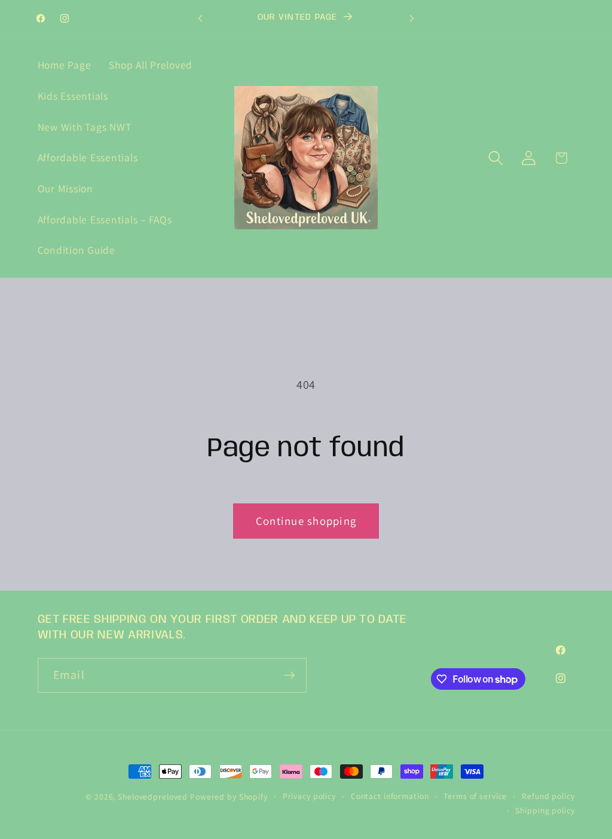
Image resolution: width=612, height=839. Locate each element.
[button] (495, 158)
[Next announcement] (412, 18)
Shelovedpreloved (154, 796)
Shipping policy (544, 810)
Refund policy (548, 796)
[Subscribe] (289, 675)
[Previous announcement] (200, 18)
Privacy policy (309, 796)
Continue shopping (306, 521)
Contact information (390, 796)
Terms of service (475, 796)
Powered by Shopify (229, 796)
